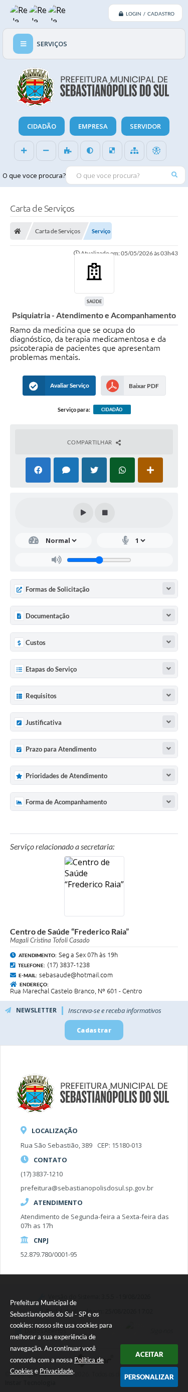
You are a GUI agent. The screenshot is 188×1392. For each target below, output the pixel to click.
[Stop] (105, 513)
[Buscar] (174, 174)
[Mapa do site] (134, 151)
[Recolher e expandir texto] (168, 588)
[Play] (83, 513)
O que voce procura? (34, 175)
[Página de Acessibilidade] (156, 151)
